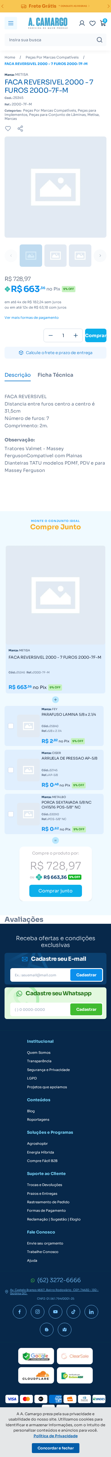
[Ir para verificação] (82, 23)
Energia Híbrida (40, 1152)
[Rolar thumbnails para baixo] (100, 255)
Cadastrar (86, 974)
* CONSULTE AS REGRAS (73, 6)
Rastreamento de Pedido (48, 1202)
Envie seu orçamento (45, 1243)
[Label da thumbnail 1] (55, 255)
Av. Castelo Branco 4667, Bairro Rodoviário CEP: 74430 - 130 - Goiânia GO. (54, 1291)
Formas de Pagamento (46, 1211)
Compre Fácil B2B (42, 1161)
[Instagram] (37, 1312)
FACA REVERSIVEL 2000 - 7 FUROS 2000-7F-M (46, 64)
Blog (31, 1111)
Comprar (95, 336)
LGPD (32, 1078)
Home (10, 57)
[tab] (18, 375)
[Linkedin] (91, 1312)
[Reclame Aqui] (75, 1375)
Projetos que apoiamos (47, 1087)
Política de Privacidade (56, 1436)
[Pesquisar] (99, 39)
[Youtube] (55, 1312)
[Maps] (64, 1329)
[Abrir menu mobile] (11, 23)
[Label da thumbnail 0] (31, 255)
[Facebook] (19, 1312)
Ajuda (32, 1261)
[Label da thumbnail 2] (80, 255)
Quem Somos (38, 1053)
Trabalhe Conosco (42, 1252)
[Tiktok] (73, 1312)
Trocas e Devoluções (44, 1185)
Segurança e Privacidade (48, 1070)
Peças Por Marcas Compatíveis (52, 57)
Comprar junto (55, 891)
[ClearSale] (75, 1356)
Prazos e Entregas (42, 1194)
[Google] (36, 1356)
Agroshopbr (37, 1144)
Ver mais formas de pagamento (32, 318)
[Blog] (47, 1329)
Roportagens (38, 1120)
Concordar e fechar (56, 1448)
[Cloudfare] (36, 1375)
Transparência (39, 1061)
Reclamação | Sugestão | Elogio (54, 1219)
